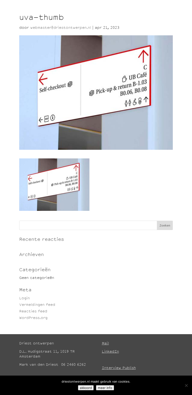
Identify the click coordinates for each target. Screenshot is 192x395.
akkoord (86, 388)
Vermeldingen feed (37, 305)
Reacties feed (33, 311)
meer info (105, 388)
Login (24, 298)
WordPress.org (33, 318)
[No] (186, 385)
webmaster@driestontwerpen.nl (60, 28)
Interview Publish (119, 368)
